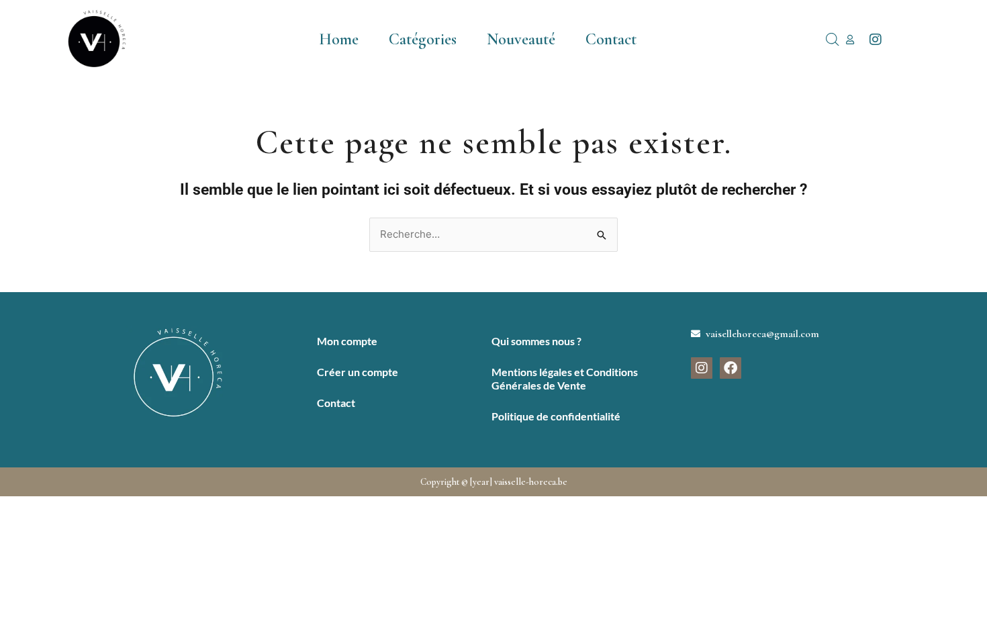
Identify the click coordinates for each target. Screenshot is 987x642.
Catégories (423, 39)
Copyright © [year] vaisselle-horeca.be (493, 482)
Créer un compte (357, 371)
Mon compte (347, 340)
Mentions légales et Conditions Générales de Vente (564, 378)
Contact (611, 39)
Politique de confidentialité (555, 416)
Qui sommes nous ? (536, 340)
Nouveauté (521, 39)
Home (339, 39)
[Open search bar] (832, 39)
